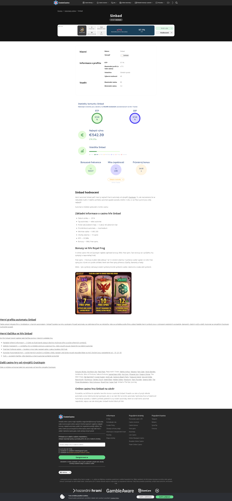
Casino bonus (133, 425)
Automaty (132, 432)
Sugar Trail (113, 382)
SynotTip (154, 425)
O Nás (108, 419)
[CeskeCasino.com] (64, 2)
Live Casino (132, 435)
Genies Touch (98, 379)
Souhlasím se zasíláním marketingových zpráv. (74, 450)
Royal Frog (104, 382)
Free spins (132, 429)
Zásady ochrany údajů (113, 429)
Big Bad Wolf (89, 377)
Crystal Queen (99, 377)
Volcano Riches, (81, 372)
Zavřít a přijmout (164, 497)
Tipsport (154, 419)
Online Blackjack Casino (136, 438)
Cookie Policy (110, 425)
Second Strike (147, 377)
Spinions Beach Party (121, 377)
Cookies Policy (115, 498)
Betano (154, 422)
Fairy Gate (140, 372)
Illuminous (88, 379)
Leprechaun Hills (115, 374)
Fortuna (154, 429)
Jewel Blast (108, 379)
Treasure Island (135, 377)
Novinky (108, 435)
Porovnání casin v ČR (135, 419)
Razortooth (79, 379)
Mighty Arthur (125, 372)
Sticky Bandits (150, 372)
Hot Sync (125, 374)
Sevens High (147, 379)
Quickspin (118, 20)
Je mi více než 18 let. (66, 449)
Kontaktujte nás (111, 422)
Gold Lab (109, 377)
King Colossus (95, 382)
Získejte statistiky (115, 179)
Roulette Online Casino (136, 441)
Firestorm (127, 379)
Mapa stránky (110, 438)
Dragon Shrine (144, 374)
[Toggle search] (176, 3)
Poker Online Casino (135, 444)
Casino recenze (134, 422)
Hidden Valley (118, 379)
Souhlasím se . (75, 452)
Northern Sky (92, 372)
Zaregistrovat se (82, 457)
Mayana (133, 372)
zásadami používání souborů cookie (78, 452)
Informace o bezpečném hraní (116, 432)
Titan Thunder (137, 379)
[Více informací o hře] (116, 293)
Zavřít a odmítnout (145, 497)
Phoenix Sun (134, 374)
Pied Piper (101, 372)
